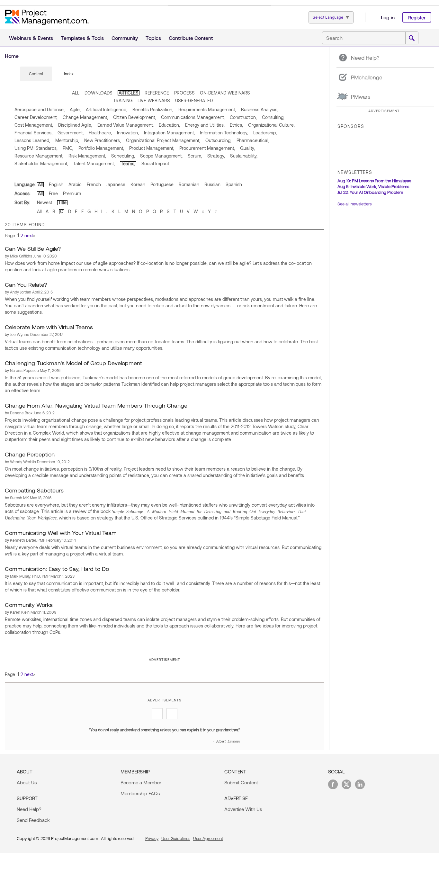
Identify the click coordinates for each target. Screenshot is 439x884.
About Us (27, 782)
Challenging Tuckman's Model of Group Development (73, 362)
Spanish (234, 184)
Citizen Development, (134, 117)
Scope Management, (161, 155)
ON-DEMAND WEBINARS (225, 92)
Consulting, (273, 117)
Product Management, (151, 148)
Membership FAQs (140, 793)
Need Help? (29, 809)
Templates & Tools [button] (82, 38)
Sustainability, (243, 155)
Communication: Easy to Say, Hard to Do (57, 568)
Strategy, (216, 155)
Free (53, 193)
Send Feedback (33, 820)
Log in (388, 17)
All (40, 184)
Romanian (189, 184)
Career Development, (36, 117)
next (28, 235)
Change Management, (85, 117)
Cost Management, (33, 125)
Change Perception (30, 454)
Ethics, (236, 125)
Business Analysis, (259, 109)
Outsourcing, (218, 140)
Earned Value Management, (125, 125)
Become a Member (141, 782)
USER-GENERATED (194, 100)
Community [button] (125, 38)
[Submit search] (411, 38)
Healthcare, (100, 132)
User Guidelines (175, 838)
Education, (169, 125)
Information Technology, (224, 132)
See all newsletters (354, 203)
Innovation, (128, 132)
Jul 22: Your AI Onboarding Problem (370, 192)
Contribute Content (191, 38)
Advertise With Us (243, 809)
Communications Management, (193, 117)
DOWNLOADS (98, 92)
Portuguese (162, 184)
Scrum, (195, 155)
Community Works (29, 604)
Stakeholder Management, (41, 163)
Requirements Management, (207, 109)
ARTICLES (129, 92)
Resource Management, (38, 155)
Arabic (75, 184)
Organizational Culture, (271, 125)
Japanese (115, 184)
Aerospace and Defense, (39, 109)
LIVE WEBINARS (154, 100)
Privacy (151, 838)
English (56, 184)
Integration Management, (169, 132)
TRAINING (122, 100)
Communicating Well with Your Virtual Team (61, 532)
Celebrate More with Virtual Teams (49, 326)
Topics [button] (153, 38)
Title (62, 202)
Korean (137, 184)
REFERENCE (157, 92)
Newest (44, 202)
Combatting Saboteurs (34, 490)
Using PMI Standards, (36, 148)
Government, (71, 132)
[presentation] (36, 73)
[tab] (36, 74)
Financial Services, (33, 132)
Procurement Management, (207, 148)
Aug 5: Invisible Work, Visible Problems (373, 186)
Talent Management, (94, 163)
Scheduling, (123, 155)
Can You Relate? (26, 284)
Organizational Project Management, (163, 140)
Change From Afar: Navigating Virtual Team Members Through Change (96, 405)
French (94, 184)
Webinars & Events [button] (31, 38)
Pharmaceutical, (253, 140)
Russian (212, 184)
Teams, (128, 163)
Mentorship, (67, 140)
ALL (75, 92)
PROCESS (184, 92)
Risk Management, (87, 155)
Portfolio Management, (101, 148)
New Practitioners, (102, 140)
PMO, (68, 148)
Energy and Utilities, (205, 125)
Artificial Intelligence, (106, 109)
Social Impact (155, 163)
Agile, (75, 109)
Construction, (243, 117)
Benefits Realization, (152, 109)
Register (417, 17)
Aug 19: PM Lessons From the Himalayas (374, 180)
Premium (72, 193)
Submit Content (241, 782)
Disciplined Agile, (75, 125)
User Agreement (208, 838)
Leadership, (265, 132)
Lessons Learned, (32, 140)
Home (12, 56)
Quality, (247, 148)
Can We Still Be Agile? (33, 248)
